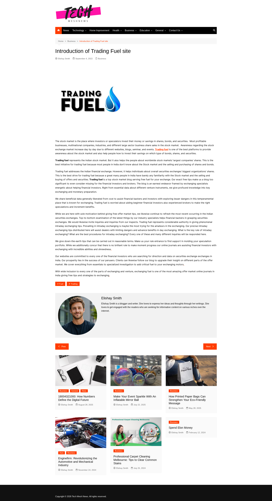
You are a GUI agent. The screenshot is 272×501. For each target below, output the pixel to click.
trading (74, 284)
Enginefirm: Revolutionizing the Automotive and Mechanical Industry (77, 462)
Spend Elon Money (181, 427)
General (159, 30)
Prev (63, 346)
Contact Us (174, 30)
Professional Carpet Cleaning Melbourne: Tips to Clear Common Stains (135, 460)
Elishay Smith (64, 58)
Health (116, 30)
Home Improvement (99, 30)
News (66, 30)
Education (145, 30)
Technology (78, 30)
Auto (61, 453)
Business (129, 30)
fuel (61, 284)
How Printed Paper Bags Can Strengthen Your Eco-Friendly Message (187, 400)
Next (208, 346)
